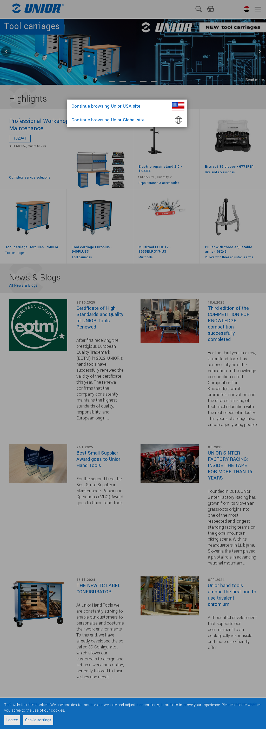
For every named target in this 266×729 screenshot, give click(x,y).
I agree (12, 720)
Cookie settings (38, 720)
